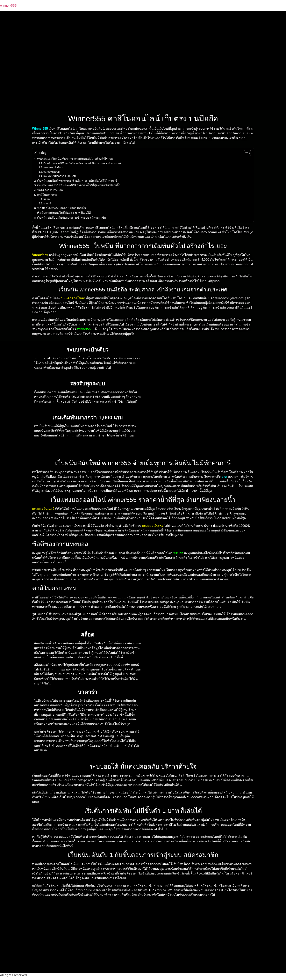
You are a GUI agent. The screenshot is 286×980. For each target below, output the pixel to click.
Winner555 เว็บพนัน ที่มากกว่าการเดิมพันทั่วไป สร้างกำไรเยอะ (75, 158)
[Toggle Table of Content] (245, 153)
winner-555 (8, 5)
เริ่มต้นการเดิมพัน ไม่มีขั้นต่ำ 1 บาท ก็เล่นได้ (64, 212)
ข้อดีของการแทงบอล (50, 190)
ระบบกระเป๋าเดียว (52, 167)
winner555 (84, 329)
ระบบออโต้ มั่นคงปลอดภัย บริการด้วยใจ (61, 208)
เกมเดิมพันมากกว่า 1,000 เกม (59, 176)
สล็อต (46, 199)
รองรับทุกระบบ (51, 171)
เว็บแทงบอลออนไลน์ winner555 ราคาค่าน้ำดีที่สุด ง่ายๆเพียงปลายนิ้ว (78, 185)
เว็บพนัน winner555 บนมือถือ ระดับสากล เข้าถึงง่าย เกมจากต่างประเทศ (82, 163)
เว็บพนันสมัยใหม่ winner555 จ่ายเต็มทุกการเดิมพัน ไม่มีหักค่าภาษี (77, 180)
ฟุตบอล (178, 553)
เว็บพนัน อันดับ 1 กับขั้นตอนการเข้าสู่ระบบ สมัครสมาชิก (71, 217)
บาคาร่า (47, 203)
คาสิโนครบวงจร (47, 194)
